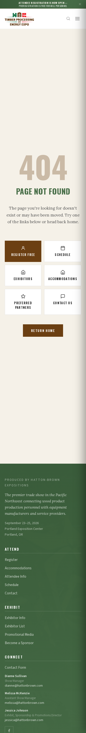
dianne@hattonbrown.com (24, 685)
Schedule (62, 254)
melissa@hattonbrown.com (24, 702)
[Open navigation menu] (77, 18)
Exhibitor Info (15, 617)
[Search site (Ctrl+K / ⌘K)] (68, 18)
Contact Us (62, 303)
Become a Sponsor (19, 643)
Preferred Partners (23, 305)
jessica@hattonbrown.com (24, 719)
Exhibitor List (15, 626)
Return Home (43, 330)
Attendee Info (15, 576)
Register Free (23, 254)
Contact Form (15, 667)
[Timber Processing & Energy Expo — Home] (19, 19)
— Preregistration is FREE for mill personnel (43, 4)
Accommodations (62, 279)
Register (11, 559)
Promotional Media (19, 634)
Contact (11, 593)
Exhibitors (23, 279)
